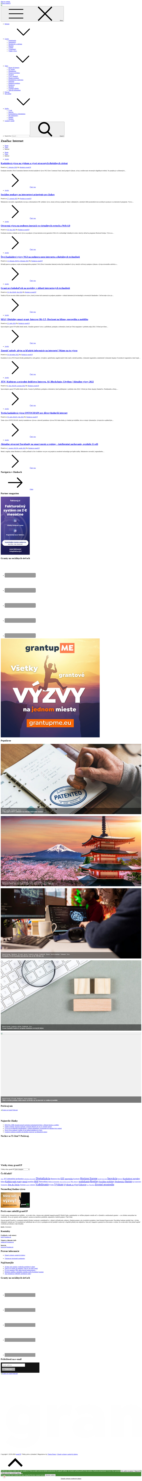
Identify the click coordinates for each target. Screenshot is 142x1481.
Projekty (11, 119)
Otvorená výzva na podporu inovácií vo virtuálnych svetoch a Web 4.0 (35, 225)
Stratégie (11, 87)
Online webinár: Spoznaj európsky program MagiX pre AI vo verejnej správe (28, 1126)
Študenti (11, 46)
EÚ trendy (12, 69)
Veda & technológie (15, 90)
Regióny (94, 1181)
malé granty (17, 1181)
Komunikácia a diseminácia (17, 114)
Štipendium (91, 1185)
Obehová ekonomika (53, 1181)
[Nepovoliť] (22, 1473)
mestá (24, 1181)
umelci (28, 1185)
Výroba (51, 1185)
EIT (62, 1178)
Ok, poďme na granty (127, 1471)
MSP (36, 1181)
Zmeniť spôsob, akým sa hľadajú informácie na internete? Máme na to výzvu (39, 350)
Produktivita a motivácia (16, 80)
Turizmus (23, 1185)
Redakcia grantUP (25, 167)
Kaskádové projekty (131, 1178)
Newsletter (8, 94)
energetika (69, 1179)
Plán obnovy (74, 1181)
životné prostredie (104, 1184)
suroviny (138, 1182)
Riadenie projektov (14, 83)
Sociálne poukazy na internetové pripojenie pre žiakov (28, 194)
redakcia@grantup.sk (7, 1242)
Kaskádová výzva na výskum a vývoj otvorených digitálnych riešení (34, 163)
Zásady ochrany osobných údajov (15, 1255)
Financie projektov (14, 73)
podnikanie (84, 1181)
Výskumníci (12, 49)
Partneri (11, 117)
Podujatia (11, 81)
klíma (3, 1182)
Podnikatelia (12, 40)
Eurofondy (76, 1179)
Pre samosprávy (13, 115)
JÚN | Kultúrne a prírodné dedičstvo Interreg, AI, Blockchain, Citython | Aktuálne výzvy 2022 (47, 381)
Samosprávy (12, 42)
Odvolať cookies (50, 1475)
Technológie (4, 1185)
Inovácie (11, 74)
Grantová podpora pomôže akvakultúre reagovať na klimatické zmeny (26, 1132)
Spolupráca (119, 1181)
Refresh (7, 24)
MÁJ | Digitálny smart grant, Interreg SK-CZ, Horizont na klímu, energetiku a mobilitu (44, 319)
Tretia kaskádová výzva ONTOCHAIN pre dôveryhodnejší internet (34, 413)
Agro (2, 1179)
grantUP (18, 1454)
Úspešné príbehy (14, 88)
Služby (7, 108)
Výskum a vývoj (71, 1184)
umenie (32, 1185)
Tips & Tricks (14, 1184)
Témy (6, 66)
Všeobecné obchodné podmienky (15, 1258)
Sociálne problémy (106, 1181)
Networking (43, 1182)
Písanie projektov (14, 78)
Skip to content (5, 1)
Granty (7, 39)
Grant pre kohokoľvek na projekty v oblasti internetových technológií (35, 288)
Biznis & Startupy (14, 67)
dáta (58, 1179)
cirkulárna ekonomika (29, 1179)
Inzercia (11, 112)
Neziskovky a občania (15, 44)
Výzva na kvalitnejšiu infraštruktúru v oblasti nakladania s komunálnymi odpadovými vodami (33, 1128)
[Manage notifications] (4, 1476)
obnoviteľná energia (65, 1181)
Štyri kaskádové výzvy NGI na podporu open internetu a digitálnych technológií (40, 257)
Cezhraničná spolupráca (15, 1179)
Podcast (7, 92)
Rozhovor (12, 85)
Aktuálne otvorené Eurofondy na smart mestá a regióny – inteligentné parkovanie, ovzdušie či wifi (49, 444)
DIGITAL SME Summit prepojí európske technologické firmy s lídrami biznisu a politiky (32, 1125)
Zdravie (82, 1184)
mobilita (31, 1182)
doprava (54, 1179)
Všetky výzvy (13, 51)
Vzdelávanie (42, 1184)
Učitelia (11, 47)
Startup (128, 1181)
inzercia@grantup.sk (7, 1247)
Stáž (133, 1181)
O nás (10, 110)
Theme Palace (52, 1454)
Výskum (58, 1184)
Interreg (120, 1179)
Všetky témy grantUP (7, 1169)
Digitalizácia (12, 71)
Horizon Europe (88, 1178)
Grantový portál (9, 121)
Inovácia (112, 1178)
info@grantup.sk (6, 1237)
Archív (7, 159)
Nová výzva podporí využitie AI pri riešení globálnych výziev (23, 1130)
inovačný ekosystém (102, 1179)
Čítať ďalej (69, 1217)
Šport (87, 1184)
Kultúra (8, 1181)
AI (5, 1179)
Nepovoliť (137, 1471)
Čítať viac (33, 187)
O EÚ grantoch (13, 76)
